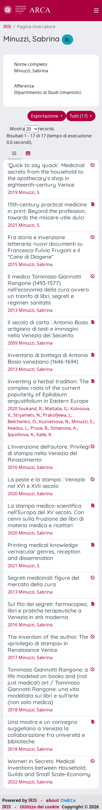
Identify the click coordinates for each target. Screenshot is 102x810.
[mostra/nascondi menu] (96, 10)
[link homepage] (30, 10)
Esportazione (45, 116)
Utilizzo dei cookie (39, 807)
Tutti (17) (79, 116)
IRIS (7, 27)
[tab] (14, 153)
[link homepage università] (75, 10)
